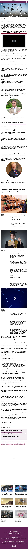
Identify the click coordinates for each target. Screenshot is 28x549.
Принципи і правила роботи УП (12, 533)
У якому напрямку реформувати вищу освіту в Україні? (10, 436)
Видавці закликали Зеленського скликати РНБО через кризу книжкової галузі (6, 520)
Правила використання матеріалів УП (19, 532)
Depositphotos (13, 425)
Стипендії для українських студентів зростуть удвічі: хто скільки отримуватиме (21, 520)
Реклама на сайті (6, 532)
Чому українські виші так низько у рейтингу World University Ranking (14, 387)
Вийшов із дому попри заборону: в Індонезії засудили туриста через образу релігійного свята (6, 507)
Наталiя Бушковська (10, 16)
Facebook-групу (10, 444)
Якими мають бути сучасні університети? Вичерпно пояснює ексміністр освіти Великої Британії (14, 32)
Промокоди (18, 533)
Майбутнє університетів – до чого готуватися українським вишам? (11, 432)
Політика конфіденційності (11, 532)
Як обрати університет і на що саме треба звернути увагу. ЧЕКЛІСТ (11, 430)
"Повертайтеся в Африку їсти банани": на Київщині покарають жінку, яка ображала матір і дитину (6, 494)
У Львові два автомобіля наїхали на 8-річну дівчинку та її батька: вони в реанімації (21, 494)
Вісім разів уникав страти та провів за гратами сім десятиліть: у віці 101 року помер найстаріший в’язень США (21, 507)
